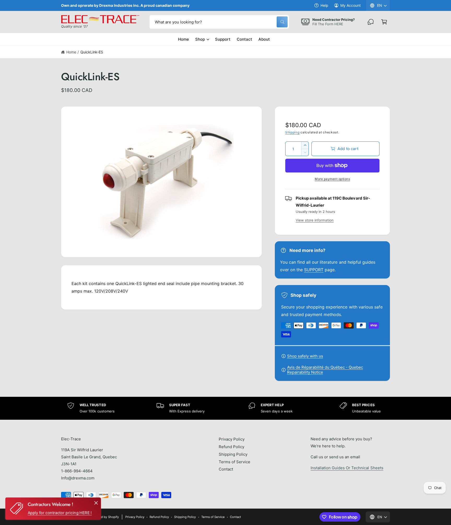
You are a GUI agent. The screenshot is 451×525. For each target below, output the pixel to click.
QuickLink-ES (91, 52)
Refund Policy (231, 446)
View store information (315, 220)
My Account (350, 5)
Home (71, 52)
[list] (225, 408)
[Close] (96, 503)
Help (324, 5)
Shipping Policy (233, 454)
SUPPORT (313, 269)
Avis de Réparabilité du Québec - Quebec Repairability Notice (325, 370)
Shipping (292, 132)
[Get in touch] (370, 22)
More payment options (332, 179)
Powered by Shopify (104, 517)
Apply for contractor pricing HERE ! (60, 512)
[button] (384, 22)
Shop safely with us (305, 356)
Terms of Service (234, 461)
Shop (200, 39)
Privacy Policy (232, 439)
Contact (226, 469)
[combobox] (219, 22)
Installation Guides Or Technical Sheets (347, 467)
